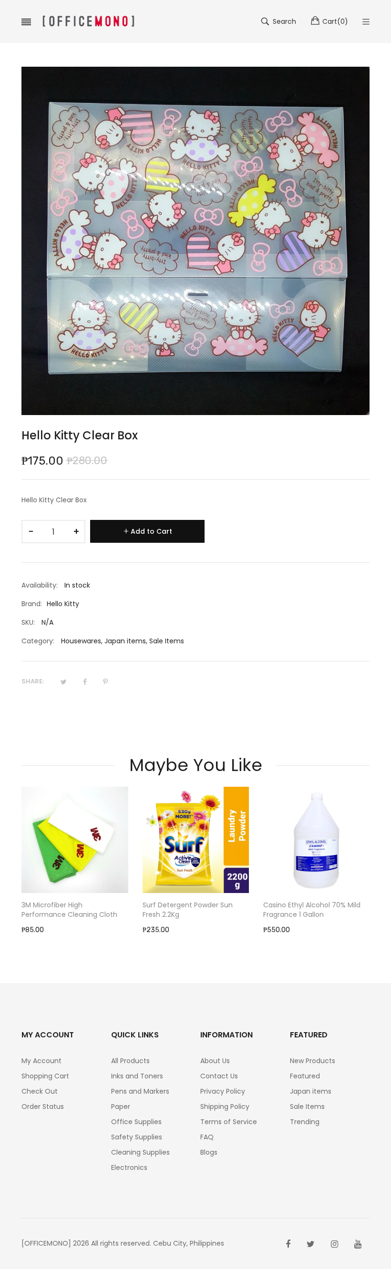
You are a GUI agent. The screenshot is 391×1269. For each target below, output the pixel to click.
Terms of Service (228, 1122)
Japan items (125, 641)
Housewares (81, 641)
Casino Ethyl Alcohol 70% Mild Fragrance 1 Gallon (311, 909)
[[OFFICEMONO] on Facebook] (288, 1244)
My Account (41, 1061)
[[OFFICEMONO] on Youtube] (358, 1244)
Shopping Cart (45, 1076)
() (335, 21)
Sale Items (166, 641)
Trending (304, 1122)
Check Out (39, 1091)
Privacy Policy (222, 1091)
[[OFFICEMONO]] (88, 21)
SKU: (28, 622)
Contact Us (219, 1076)
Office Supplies (136, 1122)
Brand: (31, 604)
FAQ (207, 1137)
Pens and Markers (140, 1091)
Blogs (208, 1152)
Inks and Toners (137, 1076)
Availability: (39, 585)
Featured (305, 1076)
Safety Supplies (136, 1137)
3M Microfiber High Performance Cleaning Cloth (69, 909)
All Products (130, 1061)
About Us (215, 1061)
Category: (37, 641)
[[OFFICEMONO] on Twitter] (310, 1244)
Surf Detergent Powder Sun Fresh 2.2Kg (188, 909)
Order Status (42, 1106)
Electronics (129, 1167)
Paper (120, 1106)
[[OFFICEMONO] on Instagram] (334, 1244)
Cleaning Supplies (140, 1152)
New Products (312, 1061)
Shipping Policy (224, 1106)
